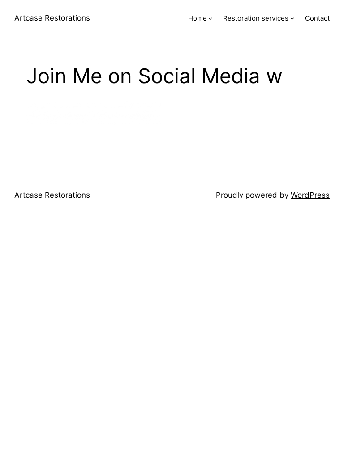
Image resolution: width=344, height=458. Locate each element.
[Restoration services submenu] (292, 18)
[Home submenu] (210, 18)
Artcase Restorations (52, 17)
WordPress (310, 195)
